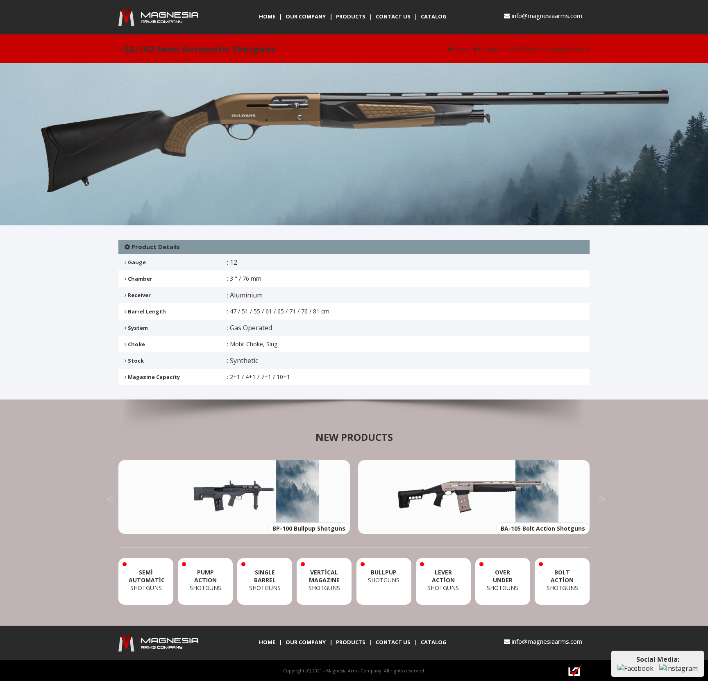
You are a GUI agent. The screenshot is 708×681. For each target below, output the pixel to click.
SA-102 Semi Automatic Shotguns (548, 48)
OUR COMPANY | (309, 16)
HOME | (270, 16)
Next (602, 497)
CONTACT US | (397, 16)
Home (461, 48)
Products (489, 48)
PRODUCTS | (354, 16)
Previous (110, 497)
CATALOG (434, 16)
